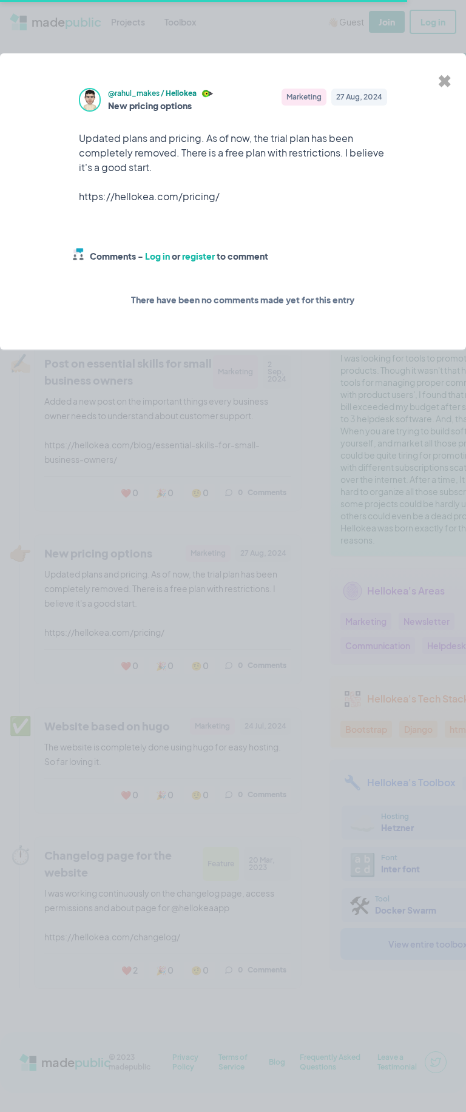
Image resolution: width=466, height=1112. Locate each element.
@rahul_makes (134, 93)
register (198, 256)
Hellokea (181, 93)
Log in (157, 256)
